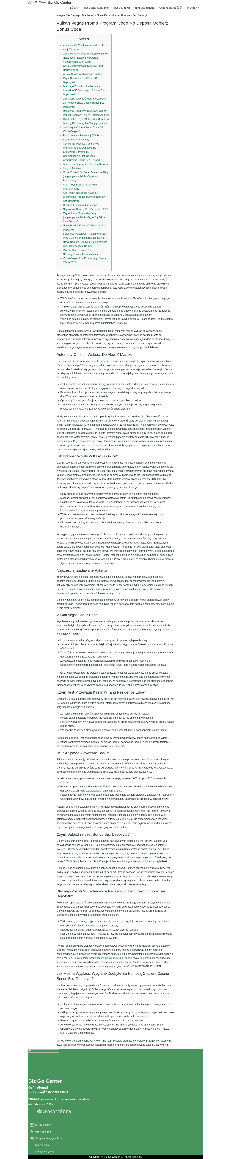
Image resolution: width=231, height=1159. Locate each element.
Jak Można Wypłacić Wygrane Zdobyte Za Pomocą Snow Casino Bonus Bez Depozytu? (84, 102)
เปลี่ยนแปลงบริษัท (145, 7)
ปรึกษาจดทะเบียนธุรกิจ (96, 7)
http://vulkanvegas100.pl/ (110, 958)
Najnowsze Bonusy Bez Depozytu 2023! (85, 209)
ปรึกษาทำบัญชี (122, 7)
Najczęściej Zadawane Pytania (80, 57)
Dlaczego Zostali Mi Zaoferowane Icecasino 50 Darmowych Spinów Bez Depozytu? (84, 90)
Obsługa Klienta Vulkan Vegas (80, 205)
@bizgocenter (42, 1145)
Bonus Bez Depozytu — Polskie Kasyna (85, 164)
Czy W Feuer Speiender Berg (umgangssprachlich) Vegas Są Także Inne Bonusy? (84, 217)
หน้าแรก (74, 7)
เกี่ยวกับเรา (193, 7)
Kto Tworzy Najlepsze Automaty (80, 192)
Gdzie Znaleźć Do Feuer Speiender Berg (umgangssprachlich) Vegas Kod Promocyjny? (86, 176)
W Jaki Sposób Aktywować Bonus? (82, 74)
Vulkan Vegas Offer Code (77, 61)
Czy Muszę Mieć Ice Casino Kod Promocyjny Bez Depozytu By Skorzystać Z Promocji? (81, 147)
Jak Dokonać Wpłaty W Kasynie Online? (85, 53)
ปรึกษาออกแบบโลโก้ (170, 7)
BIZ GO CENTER (45, 1152)
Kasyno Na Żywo (72, 168)
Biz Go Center (59, 2)
